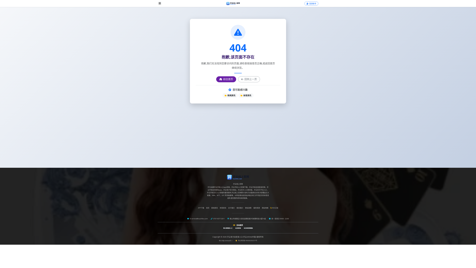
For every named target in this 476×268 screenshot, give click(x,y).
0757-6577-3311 (219, 219)
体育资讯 (247, 95)
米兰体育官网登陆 (248, 228)
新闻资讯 (231, 95)
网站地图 (265, 208)
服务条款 (256, 208)
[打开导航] (160, 3)
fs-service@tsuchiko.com (198, 219)
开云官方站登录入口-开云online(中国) (242, 237)
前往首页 (228, 79)
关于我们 (231, 208)
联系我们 (240, 208)
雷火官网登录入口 (227, 228)
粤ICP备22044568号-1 (225, 241)
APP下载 (201, 208)
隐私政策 (248, 208)
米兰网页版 (238, 228)
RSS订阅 (275, 208)
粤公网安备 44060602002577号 (247, 240)
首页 (207, 208)
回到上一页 (250, 79)
